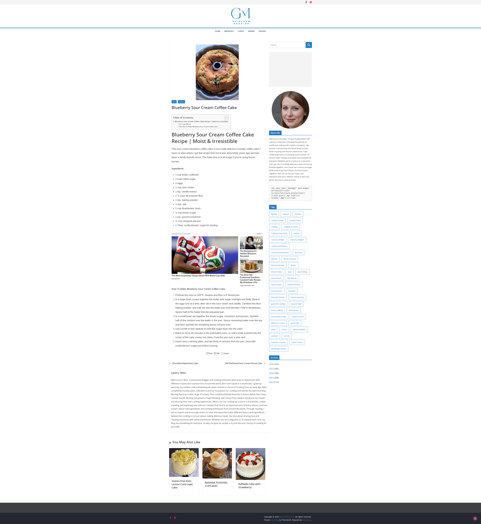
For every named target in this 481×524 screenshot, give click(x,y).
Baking (274, 214)
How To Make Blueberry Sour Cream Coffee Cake (200, 127)
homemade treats (278, 316)
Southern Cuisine (278, 342)
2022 (271, 382)
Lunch (241, 31)
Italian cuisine (298, 316)
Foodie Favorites (297, 297)
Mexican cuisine (278, 323)
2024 (271, 373)
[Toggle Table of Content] (225, 118)
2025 (271, 368)
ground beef (296, 304)
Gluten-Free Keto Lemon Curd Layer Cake (182, 484)
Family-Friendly (293, 284)
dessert (274, 259)
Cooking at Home (291, 227)
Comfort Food (294, 220)
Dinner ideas (276, 272)
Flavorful (292, 291)
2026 (271, 364)
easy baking (302, 272)
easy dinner (276, 278)
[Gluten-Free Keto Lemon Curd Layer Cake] (184, 449)
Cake (174, 102)
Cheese (286, 214)
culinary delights (297, 240)
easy (290, 272)
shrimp (287, 336)
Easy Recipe (292, 278)
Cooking (274, 227)
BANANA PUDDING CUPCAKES (216, 484)
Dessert (262, 31)
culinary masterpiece (280, 252)
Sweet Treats (297, 342)
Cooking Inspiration (279, 233)
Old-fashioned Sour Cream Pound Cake (243, 363)
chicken (298, 214)
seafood (274, 336)
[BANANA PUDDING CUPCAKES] (217, 449)
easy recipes (276, 284)
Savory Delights (299, 329)
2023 (271, 377)
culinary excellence (279, 246)
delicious (298, 252)
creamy (296, 233)
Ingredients (187, 124)
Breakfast (229, 31)
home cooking (277, 310)
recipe (284, 329)
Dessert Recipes (278, 265)
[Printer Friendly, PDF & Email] (217, 353)
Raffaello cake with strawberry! (249, 485)
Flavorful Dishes (278, 297)
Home (217, 31)
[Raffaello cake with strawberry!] (250, 449)
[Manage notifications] (475, 518)
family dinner (276, 291)
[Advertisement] (290, 69)
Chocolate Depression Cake (185, 363)
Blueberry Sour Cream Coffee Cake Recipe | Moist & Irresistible (201, 121)
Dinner (251, 31)
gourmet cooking (278, 304)
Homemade (293, 310)
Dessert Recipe (289, 259)
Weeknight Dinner (278, 348)
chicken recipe (277, 220)
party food (295, 323)
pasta (273, 329)
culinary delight (277, 240)
